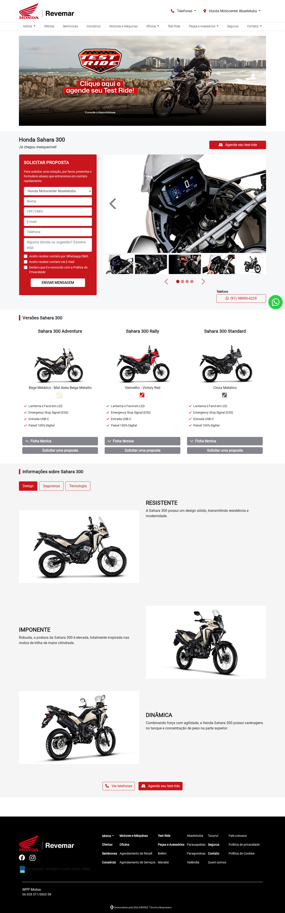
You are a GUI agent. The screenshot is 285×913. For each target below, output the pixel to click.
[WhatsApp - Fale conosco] (275, 302)
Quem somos (217, 862)
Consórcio (94, 26)
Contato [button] (253, 26)
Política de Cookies (241, 853)
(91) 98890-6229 (243, 298)
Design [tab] (28, 486)
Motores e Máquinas (123, 26)
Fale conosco (238, 835)
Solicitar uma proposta (60, 450)
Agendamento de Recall (136, 853)
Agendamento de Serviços (137, 862)
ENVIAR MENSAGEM (58, 282)
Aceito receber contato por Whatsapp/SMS (58, 256)
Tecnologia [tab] (78, 486)
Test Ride (174, 26)
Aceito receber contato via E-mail (51, 262)
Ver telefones (121, 786)
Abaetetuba (195, 835)
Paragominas (196, 853)
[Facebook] (24, 858)
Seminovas (70, 26)
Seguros (232, 26)
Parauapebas (196, 844)
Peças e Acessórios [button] (202, 26)
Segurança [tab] (51, 486)
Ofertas (49, 26)
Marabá (163, 862)
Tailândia (193, 862)
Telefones (184, 11)
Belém (162, 853)
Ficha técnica (41, 441)
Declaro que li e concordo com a (58, 270)
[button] (113, 203)
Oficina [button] (151, 26)
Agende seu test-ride (240, 145)
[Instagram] (35, 858)
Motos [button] (28, 26)
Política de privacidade (244, 844)
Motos (106, 836)
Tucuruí (213, 835)
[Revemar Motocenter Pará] (46, 11)
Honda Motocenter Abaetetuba (233, 11)
